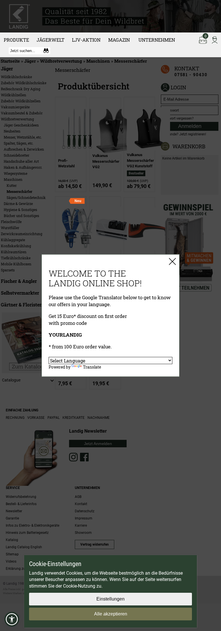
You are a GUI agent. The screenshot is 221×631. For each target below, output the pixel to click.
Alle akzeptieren (110, 613)
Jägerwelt (50, 40)
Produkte (16, 40)
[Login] (214, 39)
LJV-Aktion (86, 40)
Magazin (119, 40)
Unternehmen (156, 40)
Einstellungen (110, 599)
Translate (92, 367)
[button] (12, 619)
